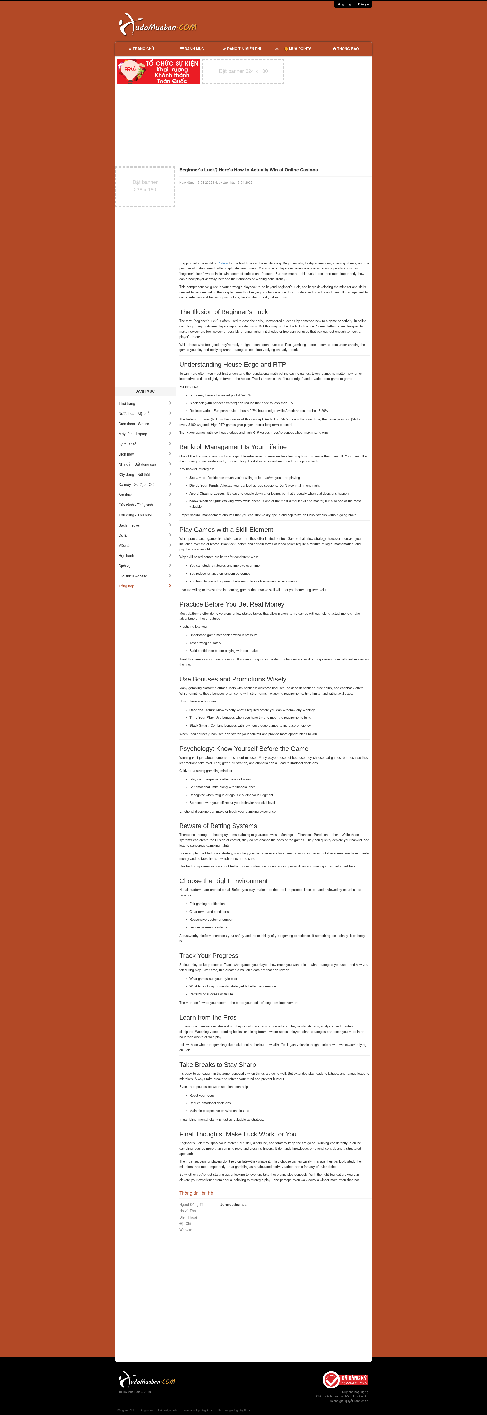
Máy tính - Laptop (133, 433)
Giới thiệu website (133, 575)
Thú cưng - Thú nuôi (135, 514)
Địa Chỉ (185, 1223)
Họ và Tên (187, 1210)
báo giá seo (146, 1410)
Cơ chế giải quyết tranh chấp (348, 1401)
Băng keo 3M (125, 1410)
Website (185, 1229)
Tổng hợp (126, 585)
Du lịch (124, 535)
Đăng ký (364, 4)
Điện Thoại (188, 1217)
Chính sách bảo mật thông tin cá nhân (342, 1396)
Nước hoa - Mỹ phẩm (136, 413)
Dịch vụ (125, 565)
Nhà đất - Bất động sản (137, 464)
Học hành (126, 555)
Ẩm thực (125, 494)
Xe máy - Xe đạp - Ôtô (137, 484)
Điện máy (126, 454)
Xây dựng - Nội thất (134, 474)
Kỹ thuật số (127, 443)
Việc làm (125, 545)
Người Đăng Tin (192, 1204)
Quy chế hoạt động (355, 1392)
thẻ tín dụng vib (167, 1410)
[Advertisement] (297, 24)
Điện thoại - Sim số (134, 423)
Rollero (223, 263)
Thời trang (127, 403)
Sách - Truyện (130, 525)
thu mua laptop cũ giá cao (197, 1410)
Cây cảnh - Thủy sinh (136, 504)
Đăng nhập (344, 4)
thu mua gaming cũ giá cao (234, 1410)
